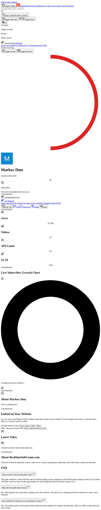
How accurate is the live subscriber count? (17, 475)
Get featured (17, 43)
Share (45, 207)
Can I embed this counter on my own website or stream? (22, 501)
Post (17, 207)
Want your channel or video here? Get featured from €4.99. (24, 45)
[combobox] (12, 8)
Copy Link (8, 207)
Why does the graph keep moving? (14, 488)
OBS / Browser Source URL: (12, 428)
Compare (70, 6)
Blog (40, 6)
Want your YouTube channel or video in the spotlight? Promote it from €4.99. (31, 203)
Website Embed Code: (9, 426)
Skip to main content (9, 2)
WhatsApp (26, 207)
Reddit (36, 207)
